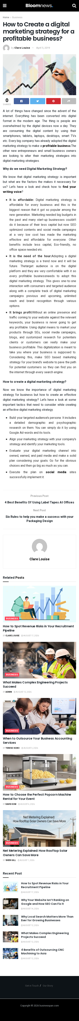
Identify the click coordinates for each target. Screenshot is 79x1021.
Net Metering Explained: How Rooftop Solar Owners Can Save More (35, 852)
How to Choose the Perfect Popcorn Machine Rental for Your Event (37, 796)
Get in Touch (32, 985)
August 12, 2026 (23, 692)
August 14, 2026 (31, 908)
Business (17, 17)
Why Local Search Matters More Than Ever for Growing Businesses (47, 918)
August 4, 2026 (27, 804)
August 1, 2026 (27, 860)
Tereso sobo (13, 748)
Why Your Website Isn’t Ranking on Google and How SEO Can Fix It (45, 902)
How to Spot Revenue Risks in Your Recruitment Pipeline (38, 628)
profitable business (57, 146)
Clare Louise (22, 48)
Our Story (48, 985)
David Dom (11, 804)
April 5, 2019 (43, 48)
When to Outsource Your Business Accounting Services (37, 740)
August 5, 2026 (30, 748)
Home (6, 17)
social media (56, 472)
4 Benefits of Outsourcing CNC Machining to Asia (42, 952)
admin (9, 692)
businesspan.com (49, 1005)
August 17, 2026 (31, 635)
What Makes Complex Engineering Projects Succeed (35, 684)
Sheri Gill (11, 860)
